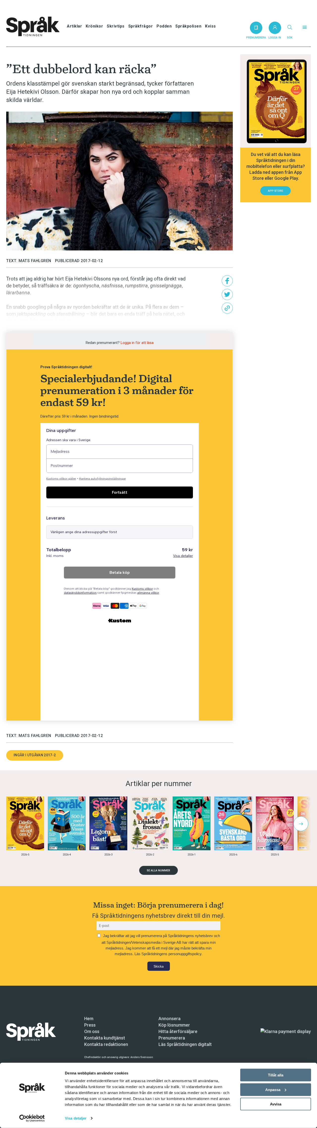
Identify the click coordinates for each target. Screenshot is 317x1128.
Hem (88, 1018)
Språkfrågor (140, 26)
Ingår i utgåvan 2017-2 (35, 755)
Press (90, 1025)
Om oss (91, 1031)
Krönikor (94, 26)
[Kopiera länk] (227, 308)
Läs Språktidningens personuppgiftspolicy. (168, 954)
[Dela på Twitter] (227, 294)
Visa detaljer (75, 1118)
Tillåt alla (275, 1075)
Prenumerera (171, 1037)
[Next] (300, 823)
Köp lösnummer (174, 1025)
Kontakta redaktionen (106, 1044)
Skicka (159, 966)
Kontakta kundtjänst (104, 1037)
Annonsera (169, 1018)
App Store (275, 190)
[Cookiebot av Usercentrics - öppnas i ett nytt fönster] (32, 1118)
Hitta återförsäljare (177, 1031)
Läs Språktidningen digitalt (185, 1044)
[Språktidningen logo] (31, 1031)
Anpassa (272, 1089)
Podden (164, 26)
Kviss (210, 26)
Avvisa (275, 1104)
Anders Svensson (142, 1057)
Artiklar (74, 26)
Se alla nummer (158, 870)
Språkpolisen (188, 26)
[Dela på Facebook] (227, 280)
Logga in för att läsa (137, 342)
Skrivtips (116, 26)
